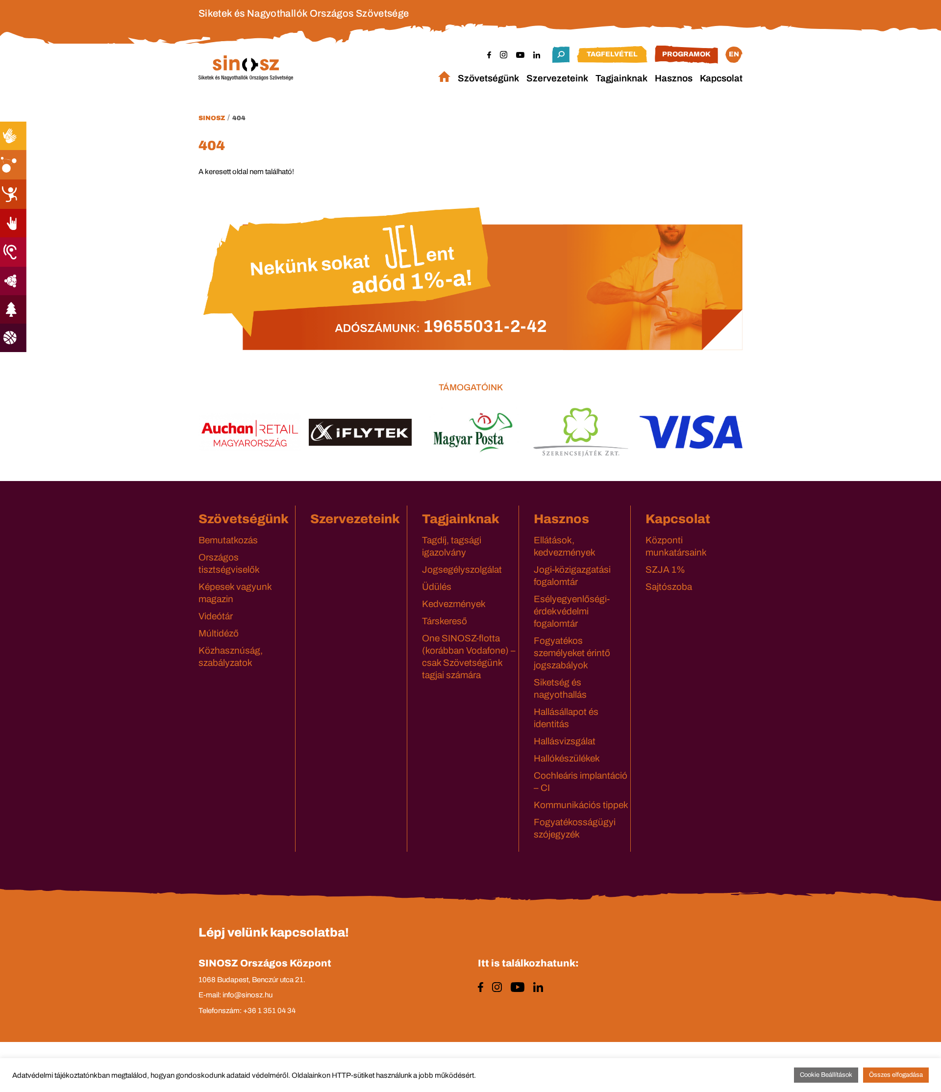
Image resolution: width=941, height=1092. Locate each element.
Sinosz (211, 118)
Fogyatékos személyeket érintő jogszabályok (572, 652)
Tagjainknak (621, 78)
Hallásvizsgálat (564, 741)
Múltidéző (218, 633)
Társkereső (444, 621)
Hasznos (674, 78)
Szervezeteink (557, 78)
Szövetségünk (488, 78)
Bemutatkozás (228, 540)
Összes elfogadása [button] (896, 1074)
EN (734, 54)
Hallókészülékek (567, 758)
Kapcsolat (721, 78)
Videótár (215, 616)
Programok (686, 54)
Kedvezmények (454, 604)
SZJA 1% (665, 569)
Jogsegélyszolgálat (462, 569)
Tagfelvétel (612, 54)
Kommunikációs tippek (581, 805)
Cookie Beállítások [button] (826, 1074)
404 (239, 118)
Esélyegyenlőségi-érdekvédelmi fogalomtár (572, 611)
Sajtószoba (668, 587)
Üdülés (436, 587)
